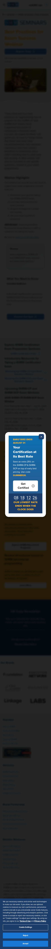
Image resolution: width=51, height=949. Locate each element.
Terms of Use (25, 921)
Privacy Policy (40, 921)
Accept (25, 944)
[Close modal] (41, 436)
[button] (25, 485)
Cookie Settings (25, 927)
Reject (25, 935)
